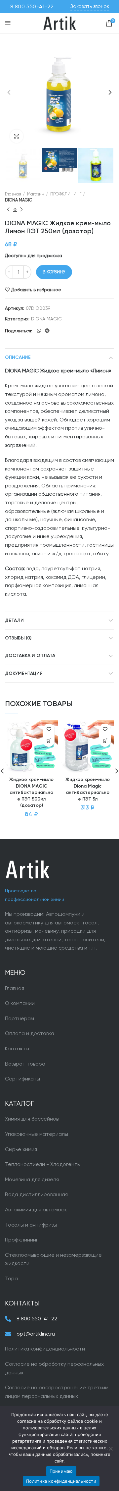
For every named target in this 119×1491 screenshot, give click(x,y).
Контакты (17, 1048)
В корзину (54, 271)
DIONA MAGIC (18, 199)
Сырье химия (21, 1149)
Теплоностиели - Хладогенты (43, 1164)
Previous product (8, 209)
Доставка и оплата (30, 655)
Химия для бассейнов (32, 1119)
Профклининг (21, 1240)
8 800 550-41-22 (32, 6)
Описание (18, 357)
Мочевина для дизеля (32, 1179)
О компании (20, 1003)
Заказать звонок (89, 6)
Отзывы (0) (18, 638)
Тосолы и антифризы (31, 1225)
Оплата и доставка (29, 1033)
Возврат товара (25, 1064)
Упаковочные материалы (36, 1134)
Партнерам (19, 1018)
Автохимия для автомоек (36, 1209)
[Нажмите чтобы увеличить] (16, 136)
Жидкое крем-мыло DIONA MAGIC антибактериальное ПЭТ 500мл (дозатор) (31, 792)
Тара (11, 1278)
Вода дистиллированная (36, 1194)
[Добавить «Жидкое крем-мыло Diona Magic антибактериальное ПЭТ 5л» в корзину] (105, 741)
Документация (24, 673)
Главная (13, 194)
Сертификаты (22, 1079)
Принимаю (61, 1471)
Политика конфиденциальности (45, 1349)
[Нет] (110, 1448)
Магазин (35, 194)
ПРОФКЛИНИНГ (65, 194)
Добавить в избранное (36, 289)
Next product (21, 209)
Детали (14, 620)
